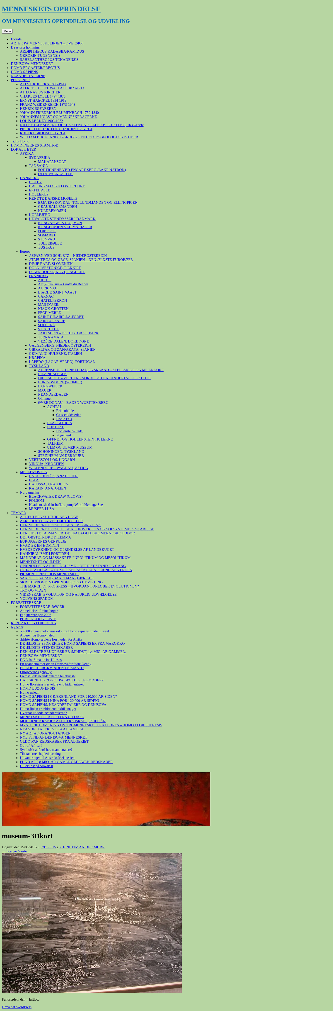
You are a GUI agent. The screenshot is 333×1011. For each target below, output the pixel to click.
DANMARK (29, 178)
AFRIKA (27, 153)
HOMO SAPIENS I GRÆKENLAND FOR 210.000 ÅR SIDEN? (68, 696)
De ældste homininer (26, 47)
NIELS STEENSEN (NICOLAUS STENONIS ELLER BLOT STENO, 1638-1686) (82, 125)
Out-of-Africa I (31, 745)
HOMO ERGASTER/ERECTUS (35, 68)
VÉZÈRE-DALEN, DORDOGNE (63, 341)
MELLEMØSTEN (33, 472)
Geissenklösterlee (68, 415)
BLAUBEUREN (59, 423)
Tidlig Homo (20, 141)
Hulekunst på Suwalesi (36, 766)
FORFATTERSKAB (26, 603)
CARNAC (46, 296)
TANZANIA (38, 166)
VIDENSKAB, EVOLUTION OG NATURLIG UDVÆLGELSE (68, 594)
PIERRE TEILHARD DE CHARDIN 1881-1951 (56, 129)
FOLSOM (36, 500)
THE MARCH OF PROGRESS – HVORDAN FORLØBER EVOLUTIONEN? (79, 586)
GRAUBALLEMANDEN (57, 206)
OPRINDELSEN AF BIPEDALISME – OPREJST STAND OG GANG (73, 566)
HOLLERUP (38, 194)
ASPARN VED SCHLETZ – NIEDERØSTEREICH (68, 255)
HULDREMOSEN (52, 211)
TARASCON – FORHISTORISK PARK (68, 333)
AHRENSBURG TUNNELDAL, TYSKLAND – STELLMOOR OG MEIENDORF (101, 370)
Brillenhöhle (65, 411)
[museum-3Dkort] (92, 992)
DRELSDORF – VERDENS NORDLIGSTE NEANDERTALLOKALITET (94, 378)
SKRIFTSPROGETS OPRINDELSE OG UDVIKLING (61, 582)
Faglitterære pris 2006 (35, 615)
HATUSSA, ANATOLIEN (48, 484)
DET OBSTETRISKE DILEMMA (45, 537)
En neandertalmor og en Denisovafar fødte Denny (55, 664)
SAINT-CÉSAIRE (51, 321)
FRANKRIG (38, 276)
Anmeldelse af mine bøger (39, 611)
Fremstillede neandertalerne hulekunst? (47, 676)
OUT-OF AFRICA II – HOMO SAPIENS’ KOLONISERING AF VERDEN (76, 570)
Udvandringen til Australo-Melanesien (47, 758)
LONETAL (55, 427)
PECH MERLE (49, 313)
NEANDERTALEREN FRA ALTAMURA (52, 729)
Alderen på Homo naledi (37, 635)
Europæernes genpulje (36, 672)
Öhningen (45, 398)
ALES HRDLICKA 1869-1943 (43, 84)
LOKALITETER (23, 149)
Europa (25, 251)
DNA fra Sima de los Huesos (41, 660)
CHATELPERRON (52, 300)
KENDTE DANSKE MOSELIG (53, 198)
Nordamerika (29, 492)
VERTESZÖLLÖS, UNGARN (52, 460)
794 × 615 (48, 847)
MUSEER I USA (41, 509)
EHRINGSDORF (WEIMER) (60, 382)
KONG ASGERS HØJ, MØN (60, 223)
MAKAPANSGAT (52, 162)
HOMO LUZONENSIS (37, 688)
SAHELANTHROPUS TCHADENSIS (49, 59)
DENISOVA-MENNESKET (32, 64)
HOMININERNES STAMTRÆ (34, 145)
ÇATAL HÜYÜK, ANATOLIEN (53, 476)
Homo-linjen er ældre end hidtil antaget (48, 709)
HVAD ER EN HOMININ (39, 545)
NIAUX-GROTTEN (53, 309)
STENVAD (46, 239)
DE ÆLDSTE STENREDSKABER (46, 647)
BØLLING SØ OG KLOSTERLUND (57, 186)
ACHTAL (54, 407)
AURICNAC (48, 288)
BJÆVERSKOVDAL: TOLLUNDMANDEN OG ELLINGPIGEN (88, 202)
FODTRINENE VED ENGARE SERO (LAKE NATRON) (82, 170)
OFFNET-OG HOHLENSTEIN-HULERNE (80, 439)
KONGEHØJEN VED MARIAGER (65, 227)
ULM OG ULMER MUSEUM (69, 447)
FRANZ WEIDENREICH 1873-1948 (47, 104)
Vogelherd (63, 435)
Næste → (24, 851)
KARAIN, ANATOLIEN (47, 488)
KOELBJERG (39, 215)
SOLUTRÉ (46, 325)
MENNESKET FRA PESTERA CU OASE (52, 717)
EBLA (34, 480)
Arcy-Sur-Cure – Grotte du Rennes (63, 284)
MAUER (44, 390)
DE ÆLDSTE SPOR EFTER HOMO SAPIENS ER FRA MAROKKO (72, 643)
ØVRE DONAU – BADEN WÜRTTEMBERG (73, 402)
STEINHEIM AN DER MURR (61, 456)
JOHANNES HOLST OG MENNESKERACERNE (58, 117)
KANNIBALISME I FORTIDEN (44, 554)
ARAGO (44, 280)
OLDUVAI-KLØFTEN (55, 174)
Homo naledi (29, 692)
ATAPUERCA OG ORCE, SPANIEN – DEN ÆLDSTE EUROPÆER (81, 260)
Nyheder (17, 627)
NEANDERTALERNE (28, 76)
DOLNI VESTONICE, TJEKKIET (55, 268)
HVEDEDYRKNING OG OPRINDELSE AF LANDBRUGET (67, 549)
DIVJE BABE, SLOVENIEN (51, 264)
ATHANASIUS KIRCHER (40, 92)
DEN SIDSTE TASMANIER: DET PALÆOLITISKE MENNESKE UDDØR (77, 533)
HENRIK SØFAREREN (38, 108)
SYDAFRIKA (39, 157)
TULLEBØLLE (50, 243)
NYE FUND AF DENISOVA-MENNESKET (53, 737)
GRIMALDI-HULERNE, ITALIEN (55, 353)
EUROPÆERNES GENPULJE (43, 541)
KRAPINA (37, 358)
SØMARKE (47, 235)
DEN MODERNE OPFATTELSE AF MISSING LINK (60, 525)
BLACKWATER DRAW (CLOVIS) (55, 496)
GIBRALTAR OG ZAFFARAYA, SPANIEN (62, 349)
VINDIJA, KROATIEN (46, 464)
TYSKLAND (39, 366)
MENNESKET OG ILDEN (40, 562)
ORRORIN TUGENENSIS (40, 55)
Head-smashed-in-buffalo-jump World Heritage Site (66, 505)
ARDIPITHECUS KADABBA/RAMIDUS (52, 51)
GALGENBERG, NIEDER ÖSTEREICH (60, 345)
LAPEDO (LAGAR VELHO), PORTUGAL (62, 362)
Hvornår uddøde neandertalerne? (43, 713)
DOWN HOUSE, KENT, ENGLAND (57, 272)
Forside (16, 39)
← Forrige (9, 851)
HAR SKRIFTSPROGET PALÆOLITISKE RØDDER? (61, 680)
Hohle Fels (64, 419)
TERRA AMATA (51, 337)
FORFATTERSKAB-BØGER (42, 607)
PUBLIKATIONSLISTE (38, 619)
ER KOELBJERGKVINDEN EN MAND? (52, 668)
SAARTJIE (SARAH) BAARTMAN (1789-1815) (56, 578)
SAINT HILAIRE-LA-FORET (61, 317)
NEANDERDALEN (53, 394)
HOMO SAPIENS (24, 72)
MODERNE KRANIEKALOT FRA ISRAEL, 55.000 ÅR (63, 721)
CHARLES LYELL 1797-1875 (42, 96)
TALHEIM (55, 443)
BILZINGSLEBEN (52, 374)
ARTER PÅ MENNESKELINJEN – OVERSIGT (47, 43)
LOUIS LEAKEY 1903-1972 (41, 121)
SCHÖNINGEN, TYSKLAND (61, 451)
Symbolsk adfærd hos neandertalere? (46, 750)
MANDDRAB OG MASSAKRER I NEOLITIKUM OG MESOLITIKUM (75, 558)
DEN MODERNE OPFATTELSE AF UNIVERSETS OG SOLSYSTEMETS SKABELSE (87, 529)
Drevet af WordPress (16, 1007)
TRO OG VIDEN (33, 590)
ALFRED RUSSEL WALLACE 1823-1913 (52, 88)
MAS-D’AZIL (48, 304)
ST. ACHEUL (48, 329)
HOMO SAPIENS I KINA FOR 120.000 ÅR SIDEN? (59, 701)
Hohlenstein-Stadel (69, 431)
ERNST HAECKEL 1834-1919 (43, 100)
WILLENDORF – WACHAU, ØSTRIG (58, 468)
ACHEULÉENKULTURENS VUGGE (49, 517)
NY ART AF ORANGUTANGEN (45, 733)
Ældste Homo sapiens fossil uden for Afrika (51, 639)
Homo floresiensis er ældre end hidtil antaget (52, 684)
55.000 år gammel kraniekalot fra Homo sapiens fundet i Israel (64, 631)
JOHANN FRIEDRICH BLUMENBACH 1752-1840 (59, 113)
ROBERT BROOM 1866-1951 (42, 133)
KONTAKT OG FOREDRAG (33, 623)
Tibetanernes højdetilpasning (40, 754)
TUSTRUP (46, 247)
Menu (7, 31)
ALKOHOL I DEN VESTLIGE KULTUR (51, 521)
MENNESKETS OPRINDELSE (51, 9)
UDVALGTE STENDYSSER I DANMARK (62, 219)
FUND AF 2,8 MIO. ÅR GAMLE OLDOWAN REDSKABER (66, 762)
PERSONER (20, 80)
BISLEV (35, 182)
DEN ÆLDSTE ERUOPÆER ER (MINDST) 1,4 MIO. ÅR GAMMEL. (73, 652)
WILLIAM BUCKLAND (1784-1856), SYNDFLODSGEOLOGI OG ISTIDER (79, 137)
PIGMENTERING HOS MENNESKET (49, 574)
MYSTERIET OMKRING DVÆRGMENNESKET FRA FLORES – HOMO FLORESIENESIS (91, 725)
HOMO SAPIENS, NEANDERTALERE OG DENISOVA (63, 705)
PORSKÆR (47, 231)
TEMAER (18, 513)
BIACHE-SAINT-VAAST (57, 292)
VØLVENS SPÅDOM (36, 598)
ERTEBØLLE (39, 190)
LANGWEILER (50, 386)
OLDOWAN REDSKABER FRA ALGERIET (54, 741)
